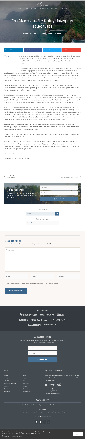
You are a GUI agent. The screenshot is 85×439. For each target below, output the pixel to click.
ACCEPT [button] (78, 434)
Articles (25, 381)
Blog (50, 33)
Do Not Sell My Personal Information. (13, 436)
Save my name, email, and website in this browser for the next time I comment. (33, 283)
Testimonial (44, 9)
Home (19, 9)
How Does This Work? (10, 384)
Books (25, 386)
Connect (64, 9)
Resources (54, 9)
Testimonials (8, 391)
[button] (13, 50)
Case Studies (7, 386)
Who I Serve (7, 381)
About (26, 9)
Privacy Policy (27, 391)
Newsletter (26, 384)
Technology (57, 33)
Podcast (25, 378)
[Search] (57, 214)
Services (33, 9)
